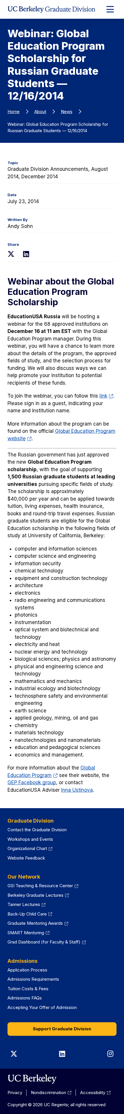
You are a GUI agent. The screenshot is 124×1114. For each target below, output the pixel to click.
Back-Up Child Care (29, 914)
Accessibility (95, 1092)
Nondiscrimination (51, 1092)
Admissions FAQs (24, 998)
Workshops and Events (30, 839)
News (66, 111)
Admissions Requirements (33, 979)
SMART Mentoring (28, 932)
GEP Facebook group (31, 782)
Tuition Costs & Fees (27, 988)
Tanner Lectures (26, 904)
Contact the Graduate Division (37, 829)
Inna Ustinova (77, 790)
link (106, 396)
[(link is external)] (32, 1079)
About (40, 111)
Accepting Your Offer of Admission (42, 1007)
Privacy (14, 1092)
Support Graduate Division (62, 1028)
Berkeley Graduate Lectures (38, 895)
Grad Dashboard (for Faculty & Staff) (46, 942)
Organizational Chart (29, 848)
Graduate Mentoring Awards (37, 923)
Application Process (27, 970)
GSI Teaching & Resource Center (42, 885)
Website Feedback (26, 858)
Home (13, 111)
